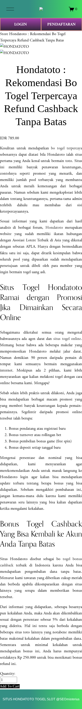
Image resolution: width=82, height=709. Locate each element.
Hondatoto (54, 227)
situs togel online (67, 338)
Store (4, 33)
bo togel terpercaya (66, 148)
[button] (10, 686)
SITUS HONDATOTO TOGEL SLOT (29, 699)
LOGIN (20, 24)
